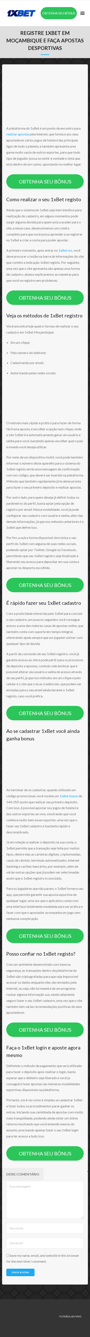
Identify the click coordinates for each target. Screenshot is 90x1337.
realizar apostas (17, 134)
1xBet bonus (69, 796)
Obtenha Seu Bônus (58, 13)
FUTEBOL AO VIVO (70, 1316)
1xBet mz (65, 250)
